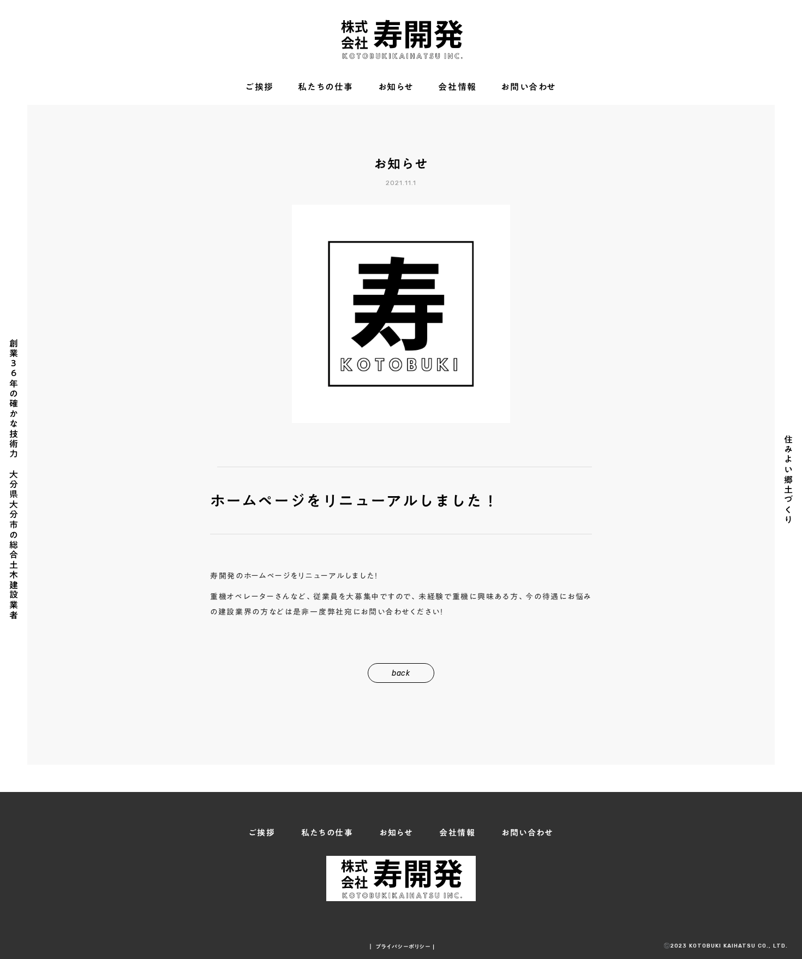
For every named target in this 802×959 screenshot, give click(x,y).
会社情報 (457, 87)
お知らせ (396, 87)
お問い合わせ (528, 87)
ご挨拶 (260, 87)
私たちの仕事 (326, 87)
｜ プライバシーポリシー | (401, 946)
